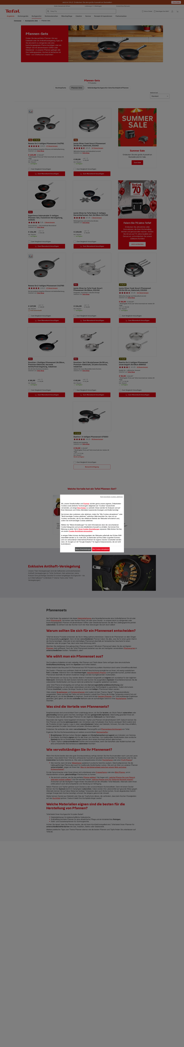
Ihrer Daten (81, 508)
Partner (86, 503)
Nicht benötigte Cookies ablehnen (111, 497)
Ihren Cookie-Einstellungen (89, 529)
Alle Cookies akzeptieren (101, 549)
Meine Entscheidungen (83, 549)
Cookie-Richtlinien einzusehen (80, 531)
